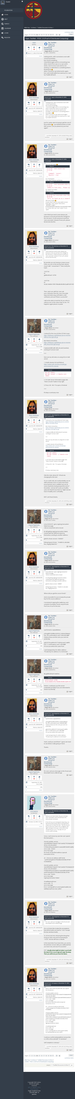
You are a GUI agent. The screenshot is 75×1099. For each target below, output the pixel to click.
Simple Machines (34, 1089)
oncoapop (34, 811)
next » (72, 32)
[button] (22, 1)
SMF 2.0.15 (30, 1087)
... (55, 35)
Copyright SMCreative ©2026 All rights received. (34, 1084)
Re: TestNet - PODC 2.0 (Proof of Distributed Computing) (50, 46)
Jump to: (48, 1065)
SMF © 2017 (37, 1087)
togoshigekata (34, 334)
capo (34, 42)
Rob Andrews (34, 98)
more (40, 56)
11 (53, 35)
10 (50, 35)
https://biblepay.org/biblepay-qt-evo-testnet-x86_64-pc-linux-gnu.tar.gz (57, 343)
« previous (67, 32)
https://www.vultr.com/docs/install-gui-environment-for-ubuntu (55, 365)
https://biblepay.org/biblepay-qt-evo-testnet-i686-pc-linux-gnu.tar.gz (57, 336)
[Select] (52, 166)
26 (56, 35)
